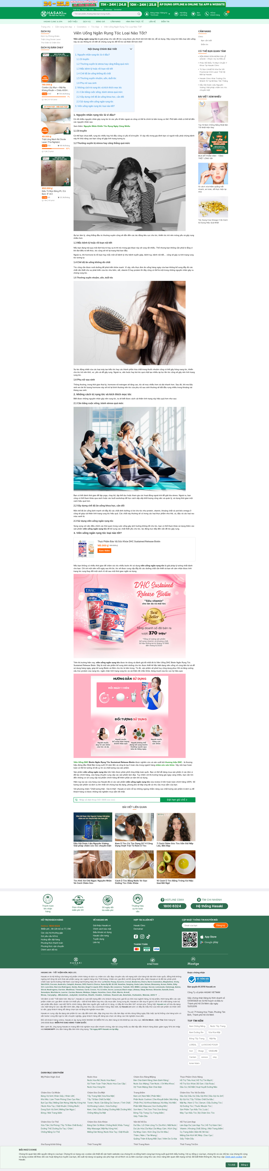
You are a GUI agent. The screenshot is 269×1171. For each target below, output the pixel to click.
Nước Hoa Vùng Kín (96, 1087)
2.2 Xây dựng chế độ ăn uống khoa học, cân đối (100, 97)
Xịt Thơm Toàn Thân (96, 1083)
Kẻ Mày (164, 1102)
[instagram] (142, 936)
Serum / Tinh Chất (121, 1102)
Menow (146, 995)
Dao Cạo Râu (73, 1099)
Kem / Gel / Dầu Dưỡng (97, 1109)
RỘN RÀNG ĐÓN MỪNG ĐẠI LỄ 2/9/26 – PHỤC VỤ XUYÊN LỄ (213, 57)
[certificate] (207, 979)
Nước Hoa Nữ (93, 1080)
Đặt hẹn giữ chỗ (176, 799)
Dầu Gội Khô (202, 1096)
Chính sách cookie (233, 1157)
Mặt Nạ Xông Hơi (78, 1102)
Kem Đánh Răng (161, 1080)
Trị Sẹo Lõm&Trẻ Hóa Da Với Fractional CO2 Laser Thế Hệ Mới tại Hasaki (212, 71)
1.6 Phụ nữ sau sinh (86, 83)
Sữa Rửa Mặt (108, 1096)
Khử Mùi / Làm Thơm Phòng (53, 1099)
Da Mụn (149, 1128)
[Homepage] (53, 14)
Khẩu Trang (123, 1125)
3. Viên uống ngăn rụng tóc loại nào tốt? (95, 106)
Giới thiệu (72, 21)
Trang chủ (45, 27)
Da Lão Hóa (139, 1128)
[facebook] (136, 936)
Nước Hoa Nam (108, 1080)
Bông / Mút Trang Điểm (51, 1113)
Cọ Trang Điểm (157, 1113)
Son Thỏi (152, 1109)
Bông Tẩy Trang (141, 1113)
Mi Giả (205, 1132)
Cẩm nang (115, 21)
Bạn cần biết (206, 40)
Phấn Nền (155, 1096)
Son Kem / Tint (140, 1109)
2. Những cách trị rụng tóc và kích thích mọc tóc (98, 87)
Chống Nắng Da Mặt (96, 1113)
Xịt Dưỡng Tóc (186, 1106)
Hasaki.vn (161, 1004)
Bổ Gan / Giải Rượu (205, 1083)
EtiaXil (91, 995)
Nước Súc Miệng (141, 1083)
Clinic (200, 36)
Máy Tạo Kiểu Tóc (188, 1113)
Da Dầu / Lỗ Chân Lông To (146, 1125)
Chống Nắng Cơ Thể (50, 1132)
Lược (205, 1109)
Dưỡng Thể (46, 1128)
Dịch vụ (87, 21)
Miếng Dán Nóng (61, 1102)
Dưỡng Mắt (115, 1109)
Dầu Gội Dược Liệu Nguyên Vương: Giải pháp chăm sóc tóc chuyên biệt (213, 87)
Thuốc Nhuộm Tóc (202, 1106)
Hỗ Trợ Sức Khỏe (188, 1083)
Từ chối (231, 1165)
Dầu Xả (191, 1096)
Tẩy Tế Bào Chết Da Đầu (201, 1099)
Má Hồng (174, 1099)
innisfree (83, 995)
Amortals (127, 995)
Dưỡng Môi (126, 1109)
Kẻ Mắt (172, 1102)
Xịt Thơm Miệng (141, 1087)
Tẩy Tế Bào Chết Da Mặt (98, 1099)
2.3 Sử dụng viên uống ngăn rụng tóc (94, 101)
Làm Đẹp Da (185, 1125)
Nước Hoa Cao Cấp (116, 1083)
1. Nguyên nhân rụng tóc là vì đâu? (92, 55)
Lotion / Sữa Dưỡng (107, 1106)
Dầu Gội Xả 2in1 (216, 1096)
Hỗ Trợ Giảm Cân (213, 1125)
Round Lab (117, 995)
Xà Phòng (54, 1125)
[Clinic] (76, 961)
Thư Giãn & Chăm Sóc (50, 43)
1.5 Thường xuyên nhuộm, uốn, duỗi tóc (96, 78)
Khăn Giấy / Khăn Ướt (64, 1096)
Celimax (107, 995)
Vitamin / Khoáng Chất (190, 1128)
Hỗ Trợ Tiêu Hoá (187, 1080)
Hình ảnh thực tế (134, 21)
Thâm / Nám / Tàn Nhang (145, 1135)
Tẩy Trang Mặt (94, 1096)
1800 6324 (172, 906)
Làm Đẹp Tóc (198, 1125)
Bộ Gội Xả (184, 1099)
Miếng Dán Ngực (67, 1109)
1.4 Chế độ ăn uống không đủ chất (93, 73)
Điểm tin (165, 21)
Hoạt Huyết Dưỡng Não (206, 1087)
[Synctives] (152, 961)
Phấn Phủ (138, 1102)
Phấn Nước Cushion (143, 1099)
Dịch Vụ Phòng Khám (50, 36)
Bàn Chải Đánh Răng (143, 1080)
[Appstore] (209, 937)
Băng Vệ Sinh (47, 1096)
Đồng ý (244, 1165)
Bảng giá (100, 21)
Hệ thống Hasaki (209, 906)
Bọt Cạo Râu (46, 1102)
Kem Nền (146, 1096)
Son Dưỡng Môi (159, 1106)
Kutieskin (137, 995)
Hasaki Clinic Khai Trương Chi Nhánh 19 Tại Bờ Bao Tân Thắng (214, 79)
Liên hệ (152, 21)
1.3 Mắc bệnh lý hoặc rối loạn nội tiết (94, 69)
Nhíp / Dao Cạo (205, 1135)
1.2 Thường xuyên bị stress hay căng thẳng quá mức (102, 64)
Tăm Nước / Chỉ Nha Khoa (162, 1083)
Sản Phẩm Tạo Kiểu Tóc (191, 1109)
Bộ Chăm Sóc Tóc (206, 1113)
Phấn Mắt (138, 1106)
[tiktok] (148, 936)
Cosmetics (81, 27)
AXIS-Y (153, 995)
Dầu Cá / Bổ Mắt (187, 1087)
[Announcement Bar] (134, 3)
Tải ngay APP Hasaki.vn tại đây (104, 1029)
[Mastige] (193, 961)
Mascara (147, 1106)
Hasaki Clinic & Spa (53, 21)
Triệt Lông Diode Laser (51, 39)
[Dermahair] (114, 961)
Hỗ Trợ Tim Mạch (204, 1080)
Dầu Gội (183, 1096)
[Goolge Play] (209, 942)
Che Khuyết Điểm (161, 1099)
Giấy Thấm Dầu (141, 1116)
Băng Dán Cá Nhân (96, 1125)
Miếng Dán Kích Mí (188, 1135)
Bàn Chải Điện (155, 1087)
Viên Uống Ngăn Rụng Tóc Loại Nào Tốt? (123, 27)
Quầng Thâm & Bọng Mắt (145, 1138)
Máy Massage (93, 1128)
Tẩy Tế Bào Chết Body (71, 1125)
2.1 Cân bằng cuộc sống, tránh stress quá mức (99, 92)
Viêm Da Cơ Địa (170, 1138)
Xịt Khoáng (92, 1106)
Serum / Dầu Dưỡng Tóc (211, 1102)
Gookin (98, 995)
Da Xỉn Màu (162, 1132)
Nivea (43, 995)
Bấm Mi (198, 1132)
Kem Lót (137, 1096)
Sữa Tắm (45, 1125)
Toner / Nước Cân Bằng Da (99, 1102)
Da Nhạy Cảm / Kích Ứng (165, 1128)
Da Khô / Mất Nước (167, 1125)
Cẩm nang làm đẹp (63, 27)
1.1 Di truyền (82, 59)
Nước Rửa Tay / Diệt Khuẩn (54, 1106)
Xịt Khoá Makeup (152, 1102)
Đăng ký (220, 925)
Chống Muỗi (73, 1106)
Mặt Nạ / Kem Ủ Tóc (189, 1102)
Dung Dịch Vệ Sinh (49, 1109)
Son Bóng (162, 1109)
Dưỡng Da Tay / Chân (62, 1128)
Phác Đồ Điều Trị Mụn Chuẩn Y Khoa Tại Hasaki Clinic (213, 64)
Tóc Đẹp (95, 27)
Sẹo (159, 1138)
